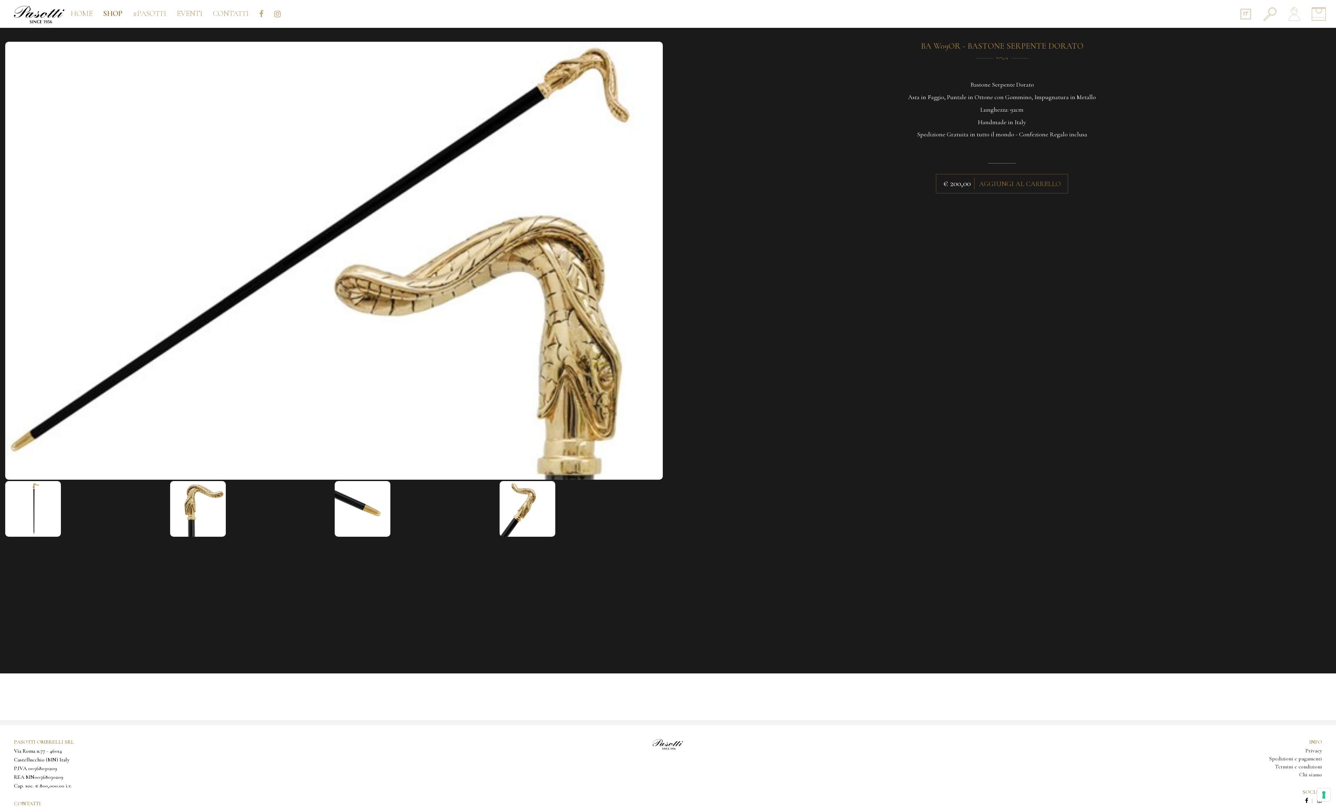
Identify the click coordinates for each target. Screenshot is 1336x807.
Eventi (189, 13)
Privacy (1313, 750)
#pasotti (149, 13)
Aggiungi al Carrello (1020, 184)
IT (1245, 14)
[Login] (1294, 14)
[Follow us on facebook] (1310, 800)
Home (82, 13)
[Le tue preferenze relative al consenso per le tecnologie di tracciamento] (1323, 794)
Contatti (231, 13)
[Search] (1270, 14)
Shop (112, 13)
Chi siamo (1310, 774)
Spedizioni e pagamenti (1295, 758)
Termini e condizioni (1298, 766)
